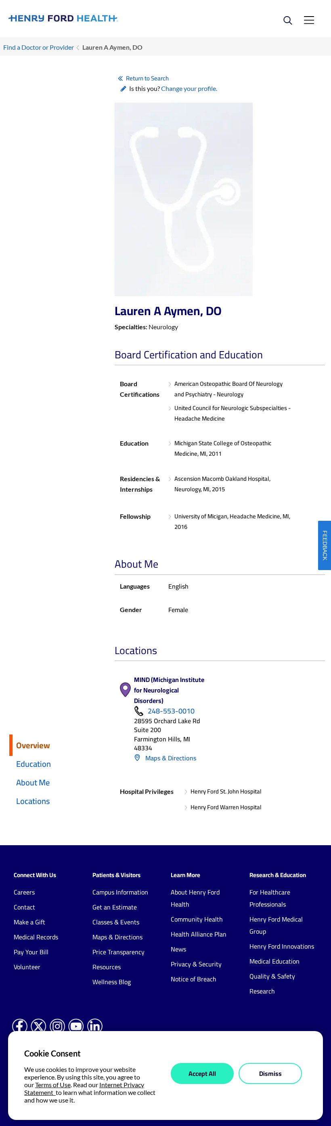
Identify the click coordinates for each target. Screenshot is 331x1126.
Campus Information (120, 892)
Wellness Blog (111, 982)
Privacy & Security (196, 964)
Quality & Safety (272, 976)
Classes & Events (115, 922)
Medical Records (36, 937)
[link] (87, 18)
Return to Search (147, 78)
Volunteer (27, 967)
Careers (24, 892)
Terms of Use (53, 1084)
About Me (33, 782)
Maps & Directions (170, 758)
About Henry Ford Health (195, 898)
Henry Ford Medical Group (276, 925)
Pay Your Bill (31, 952)
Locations (33, 801)
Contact (24, 907)
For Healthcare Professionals (269, 898)
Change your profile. (189, 88)
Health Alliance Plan (198, 934)
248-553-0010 (171, 711)
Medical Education (274, 961)
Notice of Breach (193, 979)
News (178, 949)
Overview (33, 745)
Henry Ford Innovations (281, 946)
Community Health (197, 919)
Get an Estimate (114, 907)
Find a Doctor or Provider (38, 47)
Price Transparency (118, 952)
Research (262, 991)
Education (33, 764)
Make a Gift (29, 922)
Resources (106, 967)
